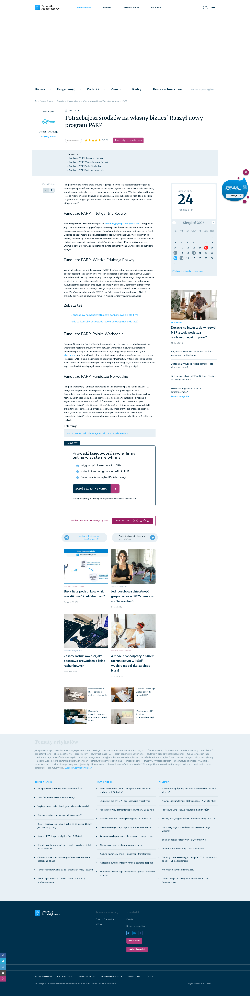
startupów (69, 355)
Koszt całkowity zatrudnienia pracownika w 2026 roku (127, 809)
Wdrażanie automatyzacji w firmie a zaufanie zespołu (126, 862)
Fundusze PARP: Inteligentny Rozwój (86, 158)
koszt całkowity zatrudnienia (129, 754)
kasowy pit (138, 750)
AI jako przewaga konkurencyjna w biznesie (121, 845)
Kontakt (129, 919)
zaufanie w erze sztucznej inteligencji (165, 754)
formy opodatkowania (176, 750)
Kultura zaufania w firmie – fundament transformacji (125, 854)
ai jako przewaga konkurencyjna (94, 757)
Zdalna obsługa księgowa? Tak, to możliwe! (184, 839)
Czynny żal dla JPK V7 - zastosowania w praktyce (125, 801)
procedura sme (133, 760)
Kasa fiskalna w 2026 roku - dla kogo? (57, 797)
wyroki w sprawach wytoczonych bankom (169, 764)
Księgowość (66, 89)
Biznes (40, 89)
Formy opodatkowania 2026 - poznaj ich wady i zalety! (65, 869)
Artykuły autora (48, 136)
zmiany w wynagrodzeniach (157, 760)
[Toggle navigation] (213, 7)
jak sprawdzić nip (43, 750)
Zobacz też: (73, 305)
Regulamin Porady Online (111, 976)
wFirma (99, 924)
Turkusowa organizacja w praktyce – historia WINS (125, 827)
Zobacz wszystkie (180, 396)
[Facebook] (3, 955)
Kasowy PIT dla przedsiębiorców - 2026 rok (60, 836)
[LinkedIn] (3, 967)
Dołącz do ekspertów (135, 926)
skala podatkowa (63, 754)
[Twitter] (3, 961)
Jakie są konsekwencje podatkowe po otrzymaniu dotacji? (104, 321)
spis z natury (81, 754)
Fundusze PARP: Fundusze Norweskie (86, 170)
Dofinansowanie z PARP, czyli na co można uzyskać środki (97, 691)
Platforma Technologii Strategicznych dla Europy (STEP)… (145, 691)
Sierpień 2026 (193, 223)
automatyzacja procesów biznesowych (56, 757)
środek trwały (155, 750)
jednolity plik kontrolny (92, 764)
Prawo (116, 89)
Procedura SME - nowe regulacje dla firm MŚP (185, 809)
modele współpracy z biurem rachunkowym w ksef (62, 760)
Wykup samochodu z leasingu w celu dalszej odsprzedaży (97, 433)
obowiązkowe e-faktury (119, 764)
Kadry (136, 89)
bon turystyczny (56, 767)
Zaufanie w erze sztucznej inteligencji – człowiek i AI (126, 818)
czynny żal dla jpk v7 (101, 754)
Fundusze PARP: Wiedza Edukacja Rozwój (88, 162)
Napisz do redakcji (137, 949)
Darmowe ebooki (131, 7)
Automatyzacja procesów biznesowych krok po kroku (126, 836)
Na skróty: (72, 154)
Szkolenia (156, 7)
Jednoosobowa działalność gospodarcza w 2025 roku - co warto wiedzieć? (132, 596)
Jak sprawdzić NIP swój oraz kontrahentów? (59, 788)
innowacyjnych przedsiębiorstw (122, 223)
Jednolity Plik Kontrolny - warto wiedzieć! (183, 848)
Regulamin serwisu (65, 976)
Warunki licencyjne (134, 976)
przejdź (235, 195)
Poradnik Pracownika (105, 919)
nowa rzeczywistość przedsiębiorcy (195, 757)
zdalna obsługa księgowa (64, 764)
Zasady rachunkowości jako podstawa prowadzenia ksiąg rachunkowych (84, 661)
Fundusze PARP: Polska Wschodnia (85, 166)
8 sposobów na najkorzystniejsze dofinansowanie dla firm (104, 315)
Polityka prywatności (43, 976)
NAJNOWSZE (176, 322)
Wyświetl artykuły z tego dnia (187, 271)
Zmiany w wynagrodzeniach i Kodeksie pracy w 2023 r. (189, 818)
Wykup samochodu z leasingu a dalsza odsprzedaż (63, 806)
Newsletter (134, 940)
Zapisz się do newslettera (128, 140)
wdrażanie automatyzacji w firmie (157, 757)
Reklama (106, 7)
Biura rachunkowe (167, 89)
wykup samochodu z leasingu (85, 750)
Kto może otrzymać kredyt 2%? (178, 869)
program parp (73, 140)
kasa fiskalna (61, 750)
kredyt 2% (139, 764)
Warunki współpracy (86, 976)
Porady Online (84, 7)
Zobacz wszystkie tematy (78, 767)
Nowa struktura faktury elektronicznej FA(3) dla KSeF (189, 801)
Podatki (93, 89)
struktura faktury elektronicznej (106, 760)
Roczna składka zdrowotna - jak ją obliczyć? (59, 815)
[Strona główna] (35, 101)
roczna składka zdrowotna (117, 750)
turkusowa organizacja (198, 754)
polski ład (198, 764)
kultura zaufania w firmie (125, 757)
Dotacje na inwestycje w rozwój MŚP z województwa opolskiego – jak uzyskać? (193, 332)
